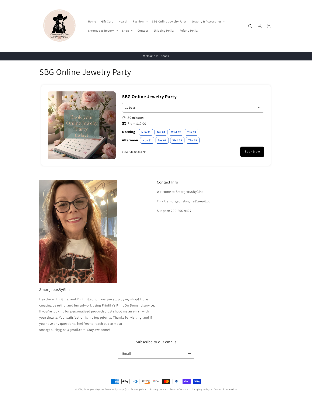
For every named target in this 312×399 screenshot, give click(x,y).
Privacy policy (158, 389)
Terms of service (179, 389)
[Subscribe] (189, 353)
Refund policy (138, 389)
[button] (139, 21)
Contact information (225, 389)
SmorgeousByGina (94, 389)
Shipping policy (201, 389)
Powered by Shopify (116, 389)
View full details (132, 152)
